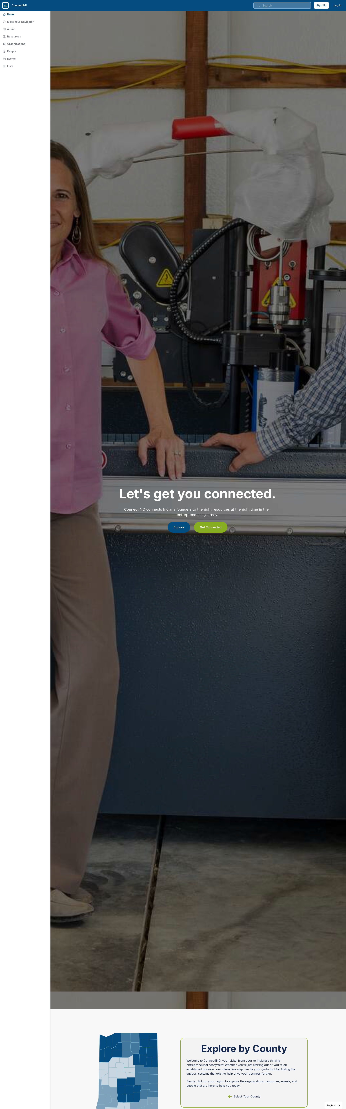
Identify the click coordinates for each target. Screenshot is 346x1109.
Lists (7, 66)
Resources (11, 36)
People (9, 51)
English (331, 1105)
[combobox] (282, 5)
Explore (179, 527)
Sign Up (321, 5)
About (8, 29)
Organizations (13, 43)
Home (8, 14)
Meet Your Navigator (18, 21)
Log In (337, 5)
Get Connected (210, 527)
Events (9, 58)
